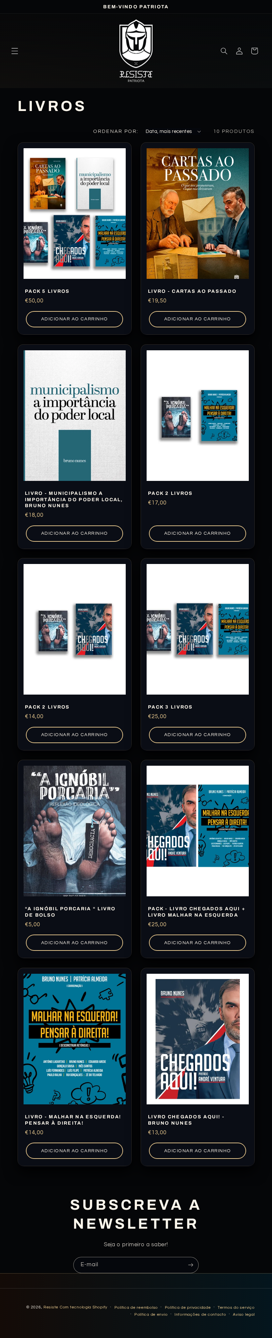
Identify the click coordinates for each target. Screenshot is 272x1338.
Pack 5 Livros (47, 291)
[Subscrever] (190, 1265)
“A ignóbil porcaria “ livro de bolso (70, 912)
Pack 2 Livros (170, 493)
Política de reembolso (136, 1307)
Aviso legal (243, 1314)
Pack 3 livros (170, 707)
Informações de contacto (200, 1314)
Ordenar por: (115, 131)
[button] (14, 50)
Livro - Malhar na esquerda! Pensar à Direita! (73, 1119)
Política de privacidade (188, 1307)
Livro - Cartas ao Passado (192, 291)
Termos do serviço (236, 1307)
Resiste (50, 1307)
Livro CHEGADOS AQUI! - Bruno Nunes (186, 1119)
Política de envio (151, 1314)
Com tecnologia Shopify (83, 1307)
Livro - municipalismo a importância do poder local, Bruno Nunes (74, 499)
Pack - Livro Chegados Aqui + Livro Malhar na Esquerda (196, 912)
